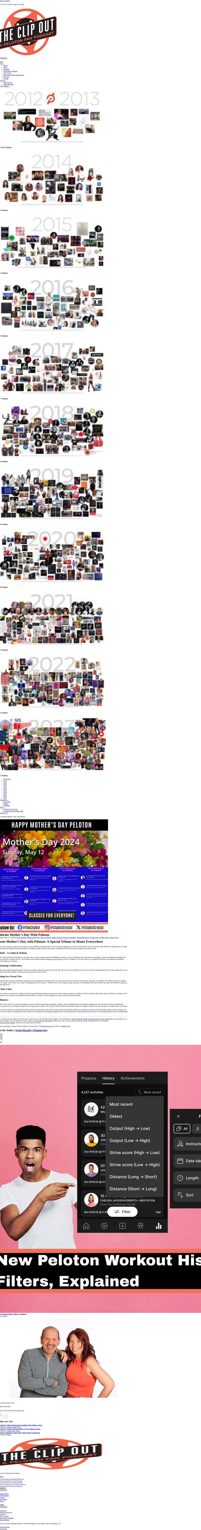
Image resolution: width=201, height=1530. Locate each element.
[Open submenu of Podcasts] (6, 81)
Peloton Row (94, 937)
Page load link (4, 1527)
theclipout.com (47, 1026)
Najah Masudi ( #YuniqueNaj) (26, 937)
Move (18, 1431)
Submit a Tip (65, 1026)
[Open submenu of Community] (8, 800)
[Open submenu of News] (4, 64)
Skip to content (5, 1)
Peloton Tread (104, 937)
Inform (9, 1427)
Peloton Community (69, 937)
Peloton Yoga (114, 937)
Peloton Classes (57, 937)
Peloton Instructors (83, 937)
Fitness (42, 937)
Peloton (48, 937)
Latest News (16, 1427)
